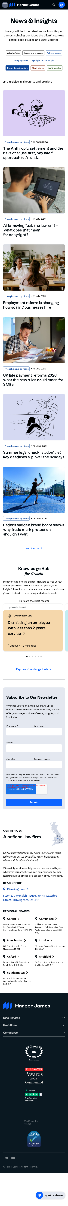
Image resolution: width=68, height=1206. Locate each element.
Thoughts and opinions (17, 68)
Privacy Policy (34, 780)
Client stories (38, 68)
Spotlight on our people (43, 60)
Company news (21, 60)
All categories (13, 53)
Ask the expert (54, 53)
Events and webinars (33, 53)
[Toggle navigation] (4, 5)
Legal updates (54, 68)
